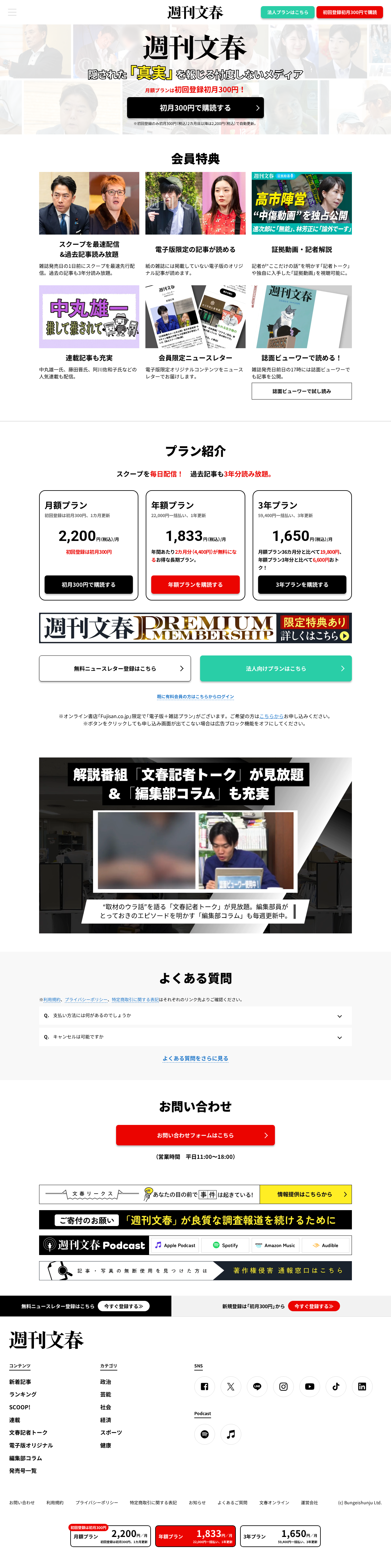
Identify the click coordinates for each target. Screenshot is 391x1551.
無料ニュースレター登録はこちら (115, 668)
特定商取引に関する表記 (135, 999)
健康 (105, 1445)
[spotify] (204, 1434)
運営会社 (309, 1502)
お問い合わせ (22, 1502)
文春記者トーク (28, 1432)
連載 (14, 1420)
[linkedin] (362, 1386)
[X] (231, 1386)
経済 (105, 1420)
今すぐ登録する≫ (123, 1306)
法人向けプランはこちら (276, 668)
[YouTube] (309, 1386)
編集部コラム (25, 1458)
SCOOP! (20, 1407)
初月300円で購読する (195, 107)
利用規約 (51, 999)
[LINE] (257, 1386)
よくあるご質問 (232, 1502)
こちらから (271, 716)
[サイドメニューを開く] (12, 12)
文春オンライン (274, 1502)
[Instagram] (283, 1386)
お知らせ (197, 1502)
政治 (105, 1382)
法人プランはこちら (288, 12)
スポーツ (111, 1432)
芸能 (105, 1394)
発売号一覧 (23, 1470)
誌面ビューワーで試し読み (301, 391)
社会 (105, 1407)
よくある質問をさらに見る (195, 1058)
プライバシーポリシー (86, 999)
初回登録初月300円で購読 (350, 12)
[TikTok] (336, 1386)
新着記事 (20, 1382)
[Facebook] (204, 1386)
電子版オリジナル (31, 1445)
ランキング (23, 1394)
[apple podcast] (231, 1434)
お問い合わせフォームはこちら (195, 1135)
